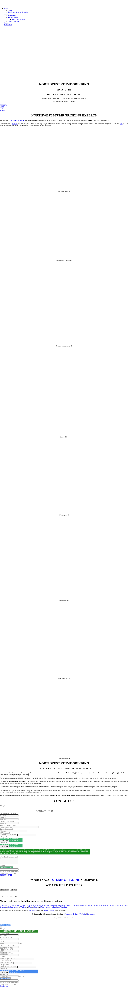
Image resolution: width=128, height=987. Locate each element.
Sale (100, 905)
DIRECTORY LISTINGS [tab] (8, 890)
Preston (89, 905)
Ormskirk (83, 905)
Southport (106, 905)
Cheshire (12, 905)
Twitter (75, 914)
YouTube (82, 914)
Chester (17, 905)
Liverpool (3, 907)
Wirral (42, 907)
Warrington (23, 907)
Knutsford (45, 905)
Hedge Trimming (49, 910)
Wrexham (10, 907)
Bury (6, 905)
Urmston (16, 907)
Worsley (47, 907)
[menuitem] (66, 10)
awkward (15, 124)
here (121, 124)
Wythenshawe (55, 907)
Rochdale (95, 905)
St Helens (113, 905)
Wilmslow (36, 907)
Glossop (35, 905)
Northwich (70, 905)
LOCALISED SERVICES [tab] (8, 897)
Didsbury (29, 905)
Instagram (90, 914)
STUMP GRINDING (66, 879)
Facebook (68, 914)
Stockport (120, 905)
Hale (40, 905)
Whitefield (63, 907)
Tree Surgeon (32, 910)
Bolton (2, 905)
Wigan (30, 907)
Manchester (62, 905)
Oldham (76, 905)
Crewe (23, 905)
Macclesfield (54, 905)
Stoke (125, 905)
